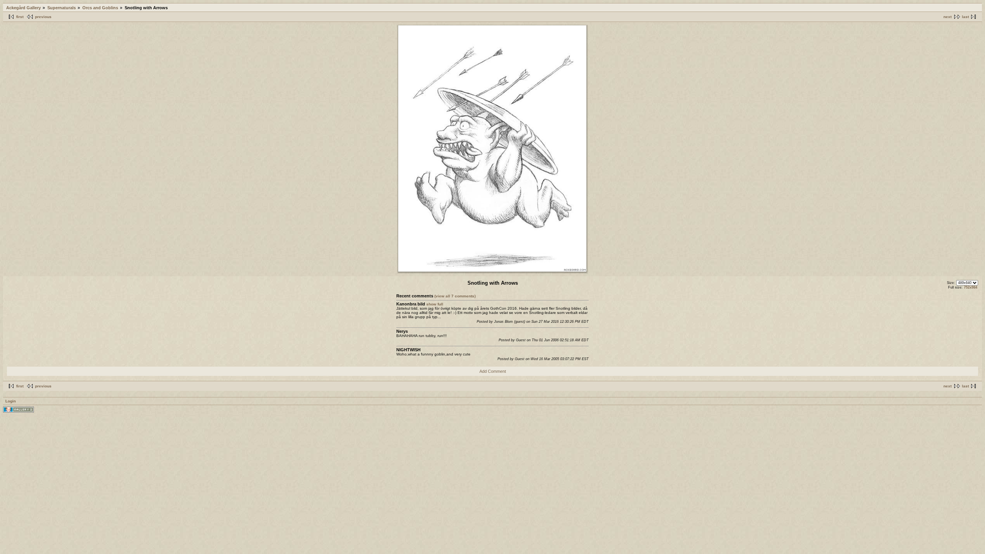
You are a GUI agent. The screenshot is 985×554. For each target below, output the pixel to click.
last (965, 17)
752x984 (970, 287)
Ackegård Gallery (23, 7)
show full (434, 304)
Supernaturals (61, 7)
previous (43, 17)
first (19, 17)
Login (10, 401)
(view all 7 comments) (455, 296)
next (947, 17)
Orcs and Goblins (100, 7)
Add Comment (492, 371)
